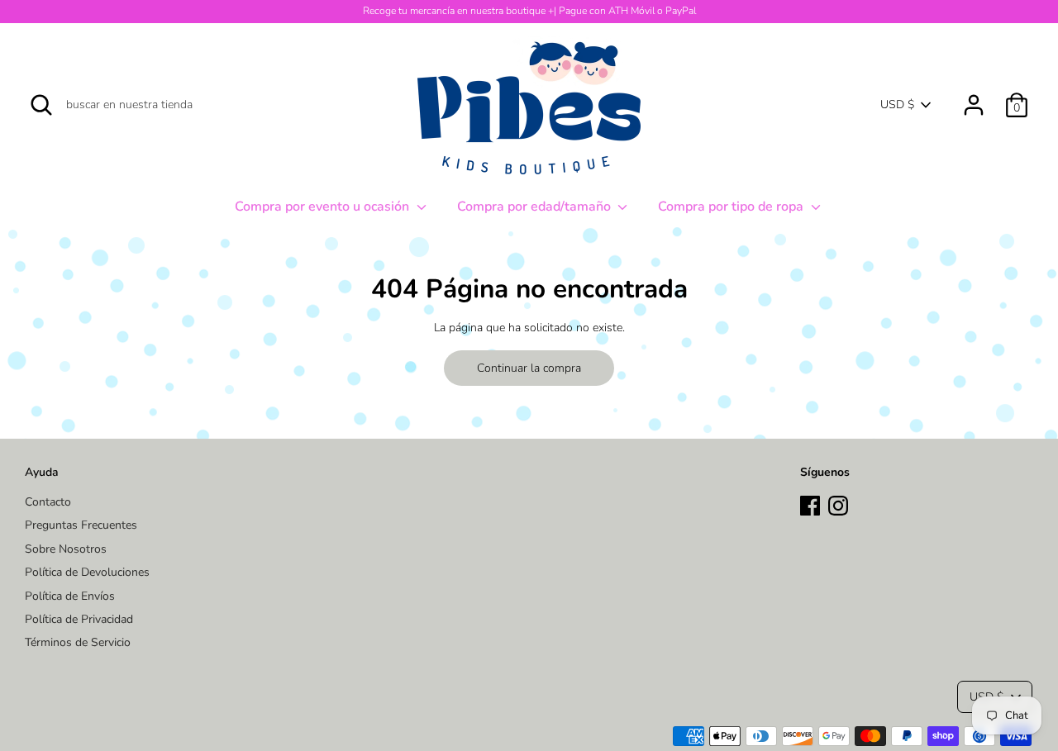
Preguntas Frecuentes (81, 525)
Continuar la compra (529, 368)
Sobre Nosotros (66, 549)
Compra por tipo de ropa (732, 206)
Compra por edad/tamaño (535, 206)
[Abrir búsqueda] (41, 104)
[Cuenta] (973, 97)
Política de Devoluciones (87, 572)
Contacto (48, 502)
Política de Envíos (70, 596)
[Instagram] (838, 503)
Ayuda (42, 472)
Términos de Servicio (78, 642)
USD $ (897, 104)
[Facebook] (810, 503)
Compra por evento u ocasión (323, 206)
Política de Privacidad (79, 619)
